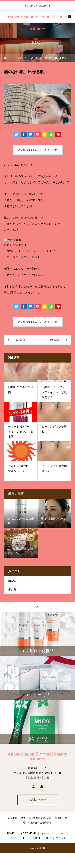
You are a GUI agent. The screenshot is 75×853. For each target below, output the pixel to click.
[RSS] (42, 786)
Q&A (48, 838)
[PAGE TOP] (37, 607)
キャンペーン (48, 833)
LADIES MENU (28, 833)
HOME (10, 833)
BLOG (12, 580)
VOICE (37, 838)
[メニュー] (69, 17)
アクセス (61, 838)
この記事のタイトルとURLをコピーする (37, 150)
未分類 (22, 76)
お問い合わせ (37, 799)
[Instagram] (34, 786)
